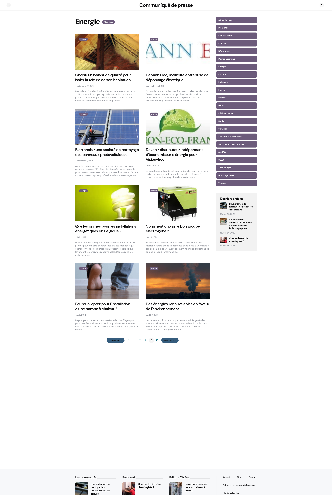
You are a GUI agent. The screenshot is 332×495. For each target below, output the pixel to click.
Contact (253, 477)
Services (222, 128)
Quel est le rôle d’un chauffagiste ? (239, 240)
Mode (221, 105)
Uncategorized (226, 175)
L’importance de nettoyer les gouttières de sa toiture (241, 206)
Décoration (224, 51)
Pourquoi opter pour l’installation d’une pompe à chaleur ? (102, 306)
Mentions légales (231, 493)
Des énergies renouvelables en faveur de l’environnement (177, 306)
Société (222, 152)
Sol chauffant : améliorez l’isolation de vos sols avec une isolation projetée (240, 224)
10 (157, 340)
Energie (83, 39)
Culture (222, 43)
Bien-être (223, 27)
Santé (221, 121)
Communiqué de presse (166, 5)
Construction (225, 35)
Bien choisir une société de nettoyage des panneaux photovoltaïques (107, 152)
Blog (239, 477)
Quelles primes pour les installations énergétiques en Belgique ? (105, 229)
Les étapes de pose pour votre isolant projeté (196, 487)
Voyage (222, 183)
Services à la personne (230, 136)
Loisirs (221, 90)
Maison (222, 97)
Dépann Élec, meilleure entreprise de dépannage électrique (177, 77)
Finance (222, 74)
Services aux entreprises (231, 144)
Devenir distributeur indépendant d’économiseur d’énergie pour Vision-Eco (174, 154)
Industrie (223, 82)
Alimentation (225, 20)
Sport (221, 160)
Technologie (224, 167)
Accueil (226, 477)
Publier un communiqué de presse (239, 485)
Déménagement (226, 59)
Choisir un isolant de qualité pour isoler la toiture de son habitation (103, 77)
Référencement (226, 113)
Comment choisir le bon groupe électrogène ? (173, 229)
